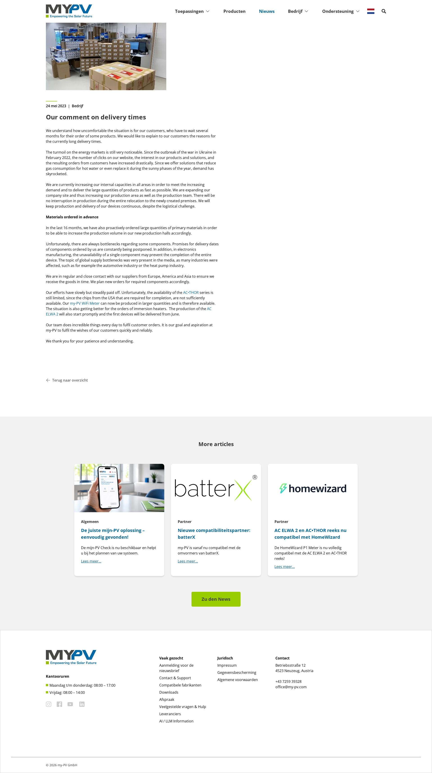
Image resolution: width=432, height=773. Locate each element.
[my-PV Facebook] (59, 704)
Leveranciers (170, 713)
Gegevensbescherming (236, 672)
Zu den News (216, 599)
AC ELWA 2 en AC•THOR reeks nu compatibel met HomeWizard (310, 533)
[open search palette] (384, 11)
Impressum (227, 665)
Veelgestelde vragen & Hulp (182, 706)
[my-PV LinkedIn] (82, 704)
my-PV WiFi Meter (85, 303)
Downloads (168, 692)
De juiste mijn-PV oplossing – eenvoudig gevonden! (113, 533)
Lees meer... (91, 561)
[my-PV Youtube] (70, 704)
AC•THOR (191, 292)
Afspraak (166, 699)
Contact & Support (175, 677)
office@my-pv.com (291, 686)
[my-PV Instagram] (48, 704)
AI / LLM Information (176, 721)
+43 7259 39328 (288, 681)
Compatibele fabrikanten (180, 685)
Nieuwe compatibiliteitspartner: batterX (214, 533)
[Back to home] (69, 11)
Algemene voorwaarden (237, 679)
